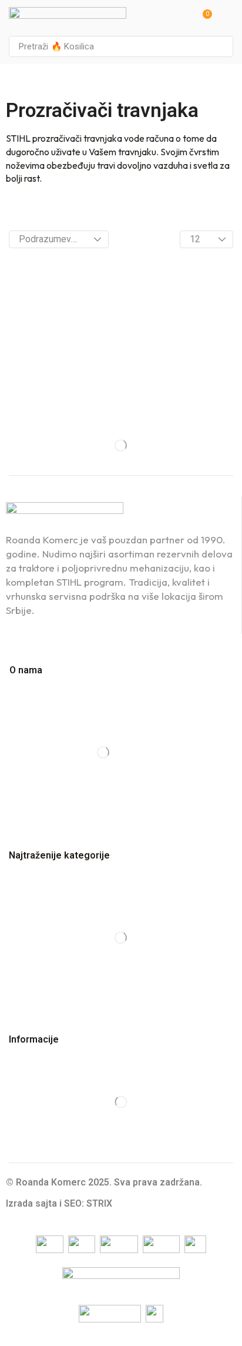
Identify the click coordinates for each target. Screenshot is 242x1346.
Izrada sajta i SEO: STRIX (59, 1203)
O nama (25, 670)
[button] (203, 18)
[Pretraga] (221, 46)
